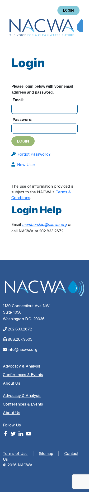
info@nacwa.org (22, 349)
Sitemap (46, 453)
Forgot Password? (34, 154)
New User (26, 164)
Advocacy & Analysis (22, 366)
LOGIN (68, 10)
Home (46, 28)
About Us (11, 383)
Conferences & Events (23, 374)
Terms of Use (15, 453)
